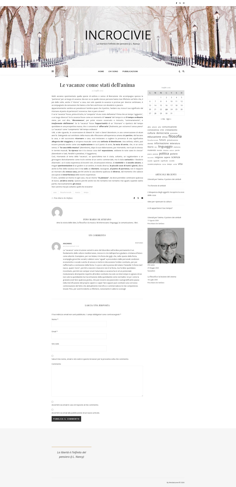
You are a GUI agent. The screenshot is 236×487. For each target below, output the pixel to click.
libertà (150, 146)
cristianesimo (171, 130)
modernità (152, 150)
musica (77, 192)
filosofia (175, 136)
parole (177, 150)
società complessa (154, 164)
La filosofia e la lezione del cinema (162, 276)
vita (180, 163)
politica (164, 153)
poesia (155, 154)
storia (164, 164)
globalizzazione (172, 140)
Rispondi (139, 243)
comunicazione (169, 126)
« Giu (163, 119)
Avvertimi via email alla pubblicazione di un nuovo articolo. (76, 413)
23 (166, 109)
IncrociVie (118, 35)
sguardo (156, 161)
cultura (151, 133)
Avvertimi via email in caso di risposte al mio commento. (75, 405)
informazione (161, 143)
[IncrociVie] (61, 71)
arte (159, 127)
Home (101, 71)
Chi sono (113, 71)
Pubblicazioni (130, 71)
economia (173, 133)
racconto (151, 157)
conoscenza (153, 129)
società (171, 161)
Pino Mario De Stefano (63, 198)
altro (149, 127)
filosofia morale (65, 192)
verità (175, 164)
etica (164, 136)
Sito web (55, 343)
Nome (55, 319)
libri (156, 147)
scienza (175, 157)
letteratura (175, 143)
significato (164, 161)
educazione (154, 136)
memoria (177, 147)
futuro (162, 139)
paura (150, 154)
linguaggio (165, 146)
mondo (159, 150)
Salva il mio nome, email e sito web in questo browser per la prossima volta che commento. (90, 359)
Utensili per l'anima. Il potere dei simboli (164, 217)
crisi (162, 129)
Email (55, 331)
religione (159, 157)
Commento (56, 364)
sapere (167, 157)
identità (150, 143)
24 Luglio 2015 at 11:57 (71, 246)
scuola (150, 161)
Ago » (168, 119)
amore (154, 127)
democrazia (162, 132)
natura (172, 150)
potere (174, 153)
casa (54, 192)
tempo (86, 192)
